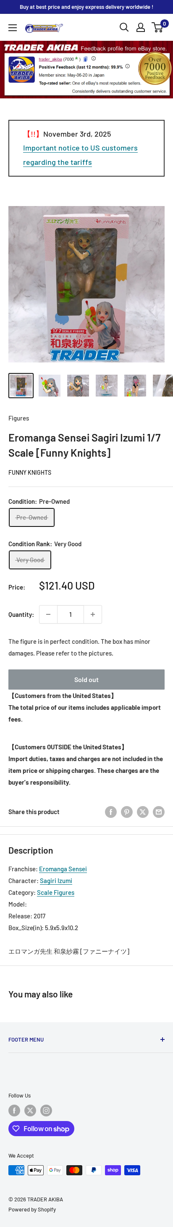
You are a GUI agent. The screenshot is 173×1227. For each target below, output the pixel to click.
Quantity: (21, 614)
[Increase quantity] (93, 614)
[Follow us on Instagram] (46, 1110)
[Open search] (124, 27)
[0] (157, 27)
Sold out (86, 679)
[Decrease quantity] (48, 614)
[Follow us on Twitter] (30, 1110)
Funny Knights (29, 472)
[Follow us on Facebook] (14, 1110)
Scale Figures (55, 892)
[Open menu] (12, 27)
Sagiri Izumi (56, 880)
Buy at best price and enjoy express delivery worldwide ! (86, 6)
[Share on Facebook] (111, 811)
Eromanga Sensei (63, 869)
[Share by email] (159, 811)
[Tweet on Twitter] (143, 811)
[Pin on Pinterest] (127, 811)
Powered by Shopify (32, 1209)
